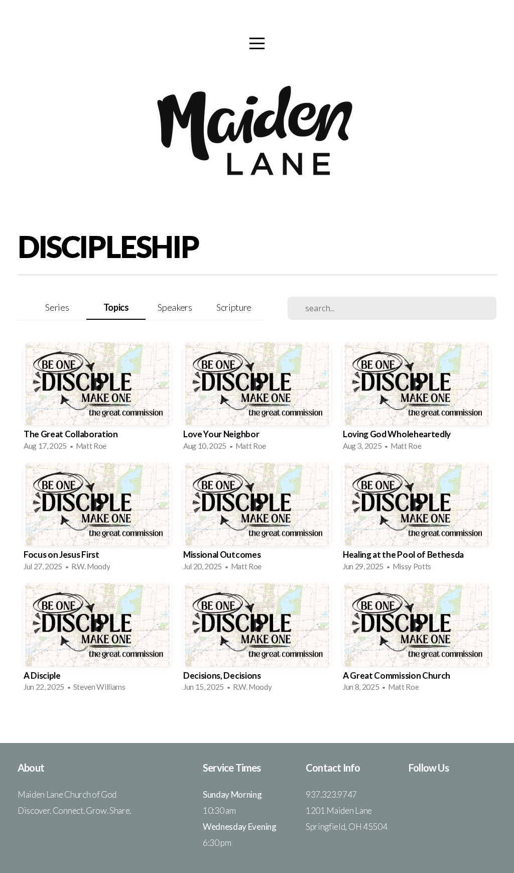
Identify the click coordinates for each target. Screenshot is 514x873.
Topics (116, 307)
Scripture (233, 307)
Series (57, 307)
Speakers (175, 307)
